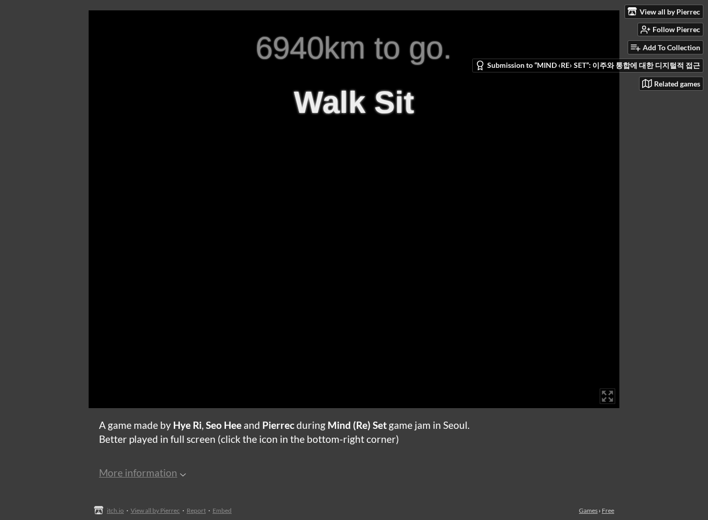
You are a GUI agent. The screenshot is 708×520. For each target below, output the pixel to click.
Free (608, 510)
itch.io (115, 510)
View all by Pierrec (155, 510)
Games (588, 510)
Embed (222, 510)
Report (196, 510)
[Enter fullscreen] (607, 396)
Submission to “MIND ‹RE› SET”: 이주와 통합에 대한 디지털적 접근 (593, 65)
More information (138, 473)
